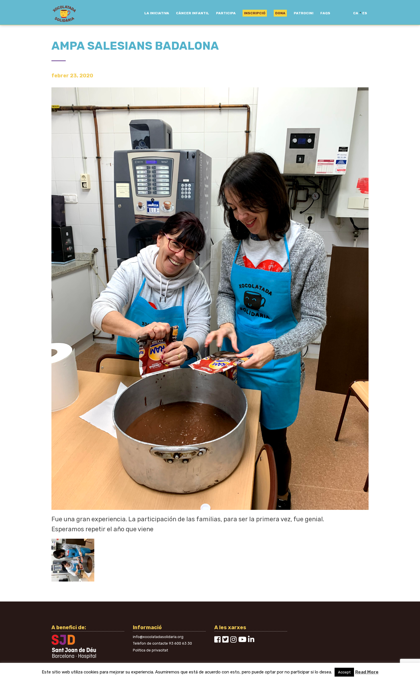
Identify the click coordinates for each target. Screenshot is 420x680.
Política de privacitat (150, 650)
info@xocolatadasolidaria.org (158, 637)
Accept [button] (344, 672)
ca (355, 13)
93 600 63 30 (180, 643)
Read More (367, 672)
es (364, 13)
